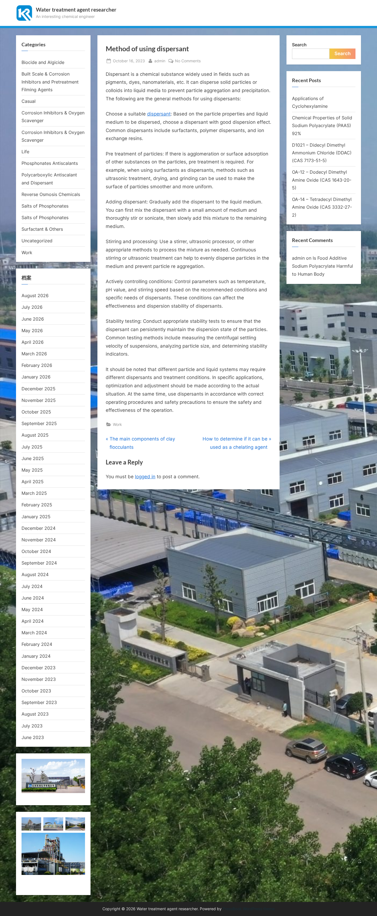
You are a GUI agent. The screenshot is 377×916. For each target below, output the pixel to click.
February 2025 (37, 504)
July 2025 (32, 447)
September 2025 (39, 423)
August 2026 (35, 295)
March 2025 (34, 493)
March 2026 (34, 353)
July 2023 (32, 726)
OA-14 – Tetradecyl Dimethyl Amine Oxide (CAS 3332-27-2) (322, 207)
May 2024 (32, 609)
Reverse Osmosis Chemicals (51, 194)
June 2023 (33, 737)
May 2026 (32, 330)
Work (117, 424)
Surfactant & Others (42, 229)
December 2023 (38, 667)
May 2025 (32, 470)
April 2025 (33, 481)
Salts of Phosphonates (45, 206)
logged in (145, 476)
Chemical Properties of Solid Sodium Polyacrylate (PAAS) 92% (322, 125)
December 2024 (38, 528)
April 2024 (33, 621)
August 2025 (35, 435)
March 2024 (34, 632)
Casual (29, 101)
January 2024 (36, 656)
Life (25, 151)
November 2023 (39, 679)
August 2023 (35, 714)
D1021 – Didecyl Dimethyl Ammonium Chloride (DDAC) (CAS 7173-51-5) (322, 152)
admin (159, 60)
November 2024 (39, 539)
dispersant (159, 114)
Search (299, 44)
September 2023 (39, 702)
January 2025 (36, 516)
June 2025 (33, 458)
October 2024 (36, 551)
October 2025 (36, 412)
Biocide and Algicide (43, 62)
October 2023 (36, 691)
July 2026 (32, 307)
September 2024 (39, 563)
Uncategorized (37, 240)
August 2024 (35, 574)
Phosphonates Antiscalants (50, 163)
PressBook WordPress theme (249, 909)
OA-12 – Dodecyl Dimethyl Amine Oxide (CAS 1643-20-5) (321, 179)
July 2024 (32, 586)
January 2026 (36, 377)
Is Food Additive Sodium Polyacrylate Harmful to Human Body (322, 266)
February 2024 (37, 644)
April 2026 (33, 342)
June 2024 (33, 598)
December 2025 (38, 388)
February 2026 (37, 365)
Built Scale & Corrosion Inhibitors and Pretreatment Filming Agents (50, 81)
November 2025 (39, 400)
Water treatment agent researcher (76, 10)
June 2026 (33, 319)
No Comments (188, 61)
